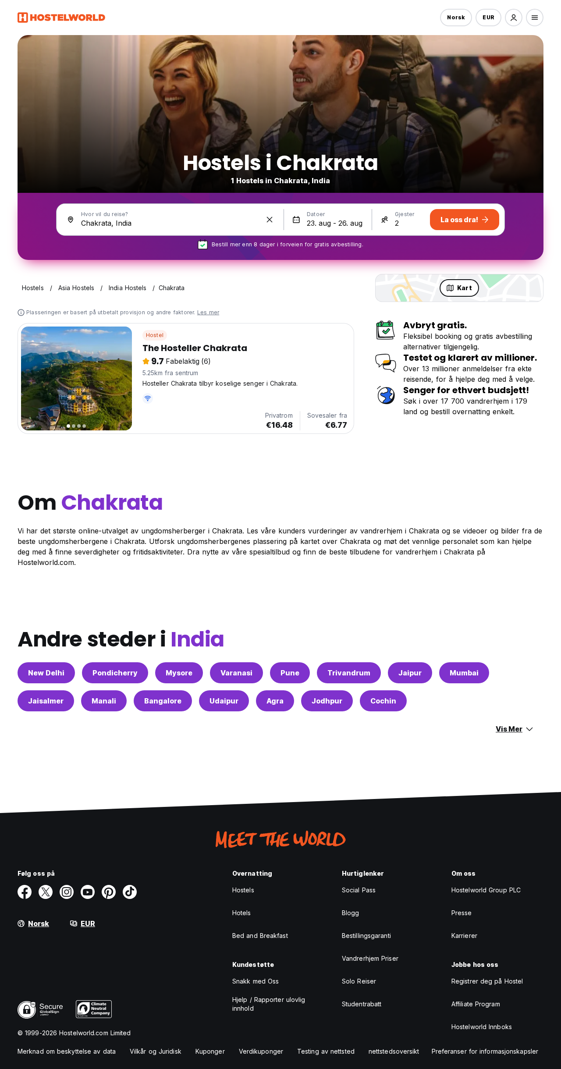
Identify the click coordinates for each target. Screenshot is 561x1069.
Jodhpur (327, 700)
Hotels (241, 912)
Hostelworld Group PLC (486, 890)
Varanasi (236, 672)
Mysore (179, 672)
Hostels (243, 890)
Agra (275, 700)
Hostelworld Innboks (481, 1026)
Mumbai (464, 672)
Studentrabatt (361, 1004)
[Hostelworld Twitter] (46, 892)
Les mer (208, 312)
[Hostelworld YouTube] (88, 892)
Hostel (154, 335)
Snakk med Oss (255, 981)
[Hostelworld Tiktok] (130, 892)
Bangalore (162, 700)
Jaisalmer (46, 700)
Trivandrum (348, 672)
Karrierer (464, 935)
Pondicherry (115, 672)
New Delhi (46, 672)
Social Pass (359, 890)
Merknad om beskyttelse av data (67, 1051)
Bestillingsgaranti (366, 935)
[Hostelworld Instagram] (67, 892)
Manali (104, 700)
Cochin (383, 700)
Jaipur (410, 672)
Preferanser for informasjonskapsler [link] (485, 1051)
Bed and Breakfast (260, 935)
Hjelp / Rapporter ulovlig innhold (268, 1004)
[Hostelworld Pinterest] (109, 892)
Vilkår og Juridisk (155, 1051)
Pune (289, 672)
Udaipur (223, 700)
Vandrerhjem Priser (370, 958)
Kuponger (210, 1051)
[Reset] (269, 219)
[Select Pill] (513, 17)
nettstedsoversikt (394, 1051)
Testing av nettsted (326, 1051)
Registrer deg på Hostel (487, 981)
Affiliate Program (475, 1004)
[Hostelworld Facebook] (25, 892)
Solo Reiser (359, 981)
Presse (461, 912)
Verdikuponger (261, 1051)
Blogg (350, 912)
